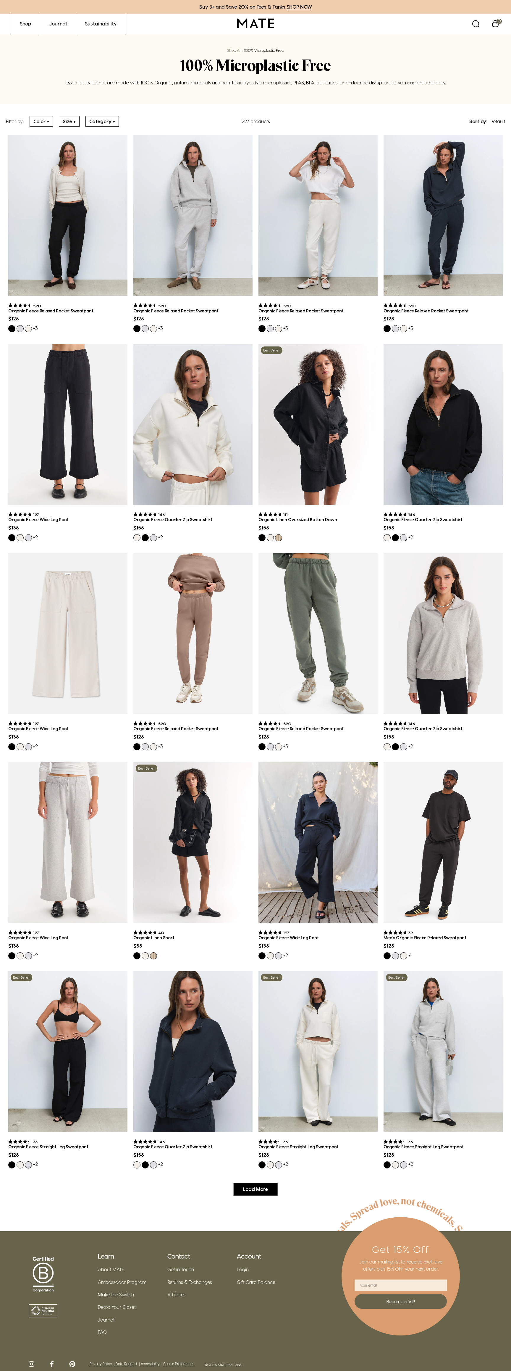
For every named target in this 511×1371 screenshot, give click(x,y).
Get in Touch (180, 1269)
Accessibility (150, 1364)
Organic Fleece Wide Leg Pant (38, 519)
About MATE (111, 1269)
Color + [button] (41, 121)
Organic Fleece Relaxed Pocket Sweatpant (50, 311)
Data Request (126, 1364)
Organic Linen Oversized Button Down (297, 519)
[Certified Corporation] (43, 1275)
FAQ (102, 1332)
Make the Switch (116, 1294)
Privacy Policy (101, 1364)
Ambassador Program (122, 1282)
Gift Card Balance (256, 1282)
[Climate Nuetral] (43, 1311)
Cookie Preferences (178, 1364)
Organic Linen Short (153, 937)
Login (243, 1269)
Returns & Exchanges (189, 1282)
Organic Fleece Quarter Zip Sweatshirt (172, 519)
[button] (475, 23)
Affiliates (176, 1294)
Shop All (234, 50)
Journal (106, 1319)
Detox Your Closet (117, 1307)
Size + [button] (69, 121)
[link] (25, 23)
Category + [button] (102, 121)
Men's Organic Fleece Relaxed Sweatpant (425, 937)
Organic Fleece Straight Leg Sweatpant (48, 1146)
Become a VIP (401, 1301)
